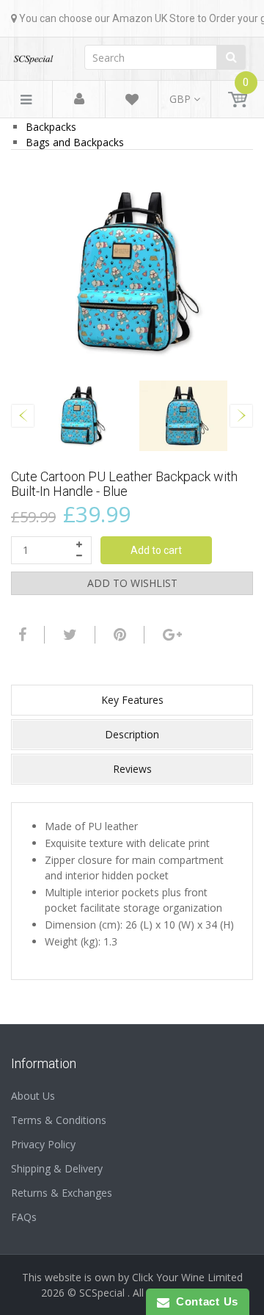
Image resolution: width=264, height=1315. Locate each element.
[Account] (79, 99)
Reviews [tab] (132, 769)
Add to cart (156, 550)
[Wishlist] (132, 102)
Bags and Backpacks (75, 142)
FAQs (24, 1217)
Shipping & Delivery (57, 1168)
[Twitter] (68, 635)
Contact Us (203, 1301)
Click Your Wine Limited (187, 1277)
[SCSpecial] (33, 55)
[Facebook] (20, 635)
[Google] (170, 635)
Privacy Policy (43, 1144)
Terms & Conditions (58, 1120)
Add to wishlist (132, 583)
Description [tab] (132, 734)
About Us (33, 1096)
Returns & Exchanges (61, 1193)
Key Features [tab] (132, 700)
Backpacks (51, 127)
